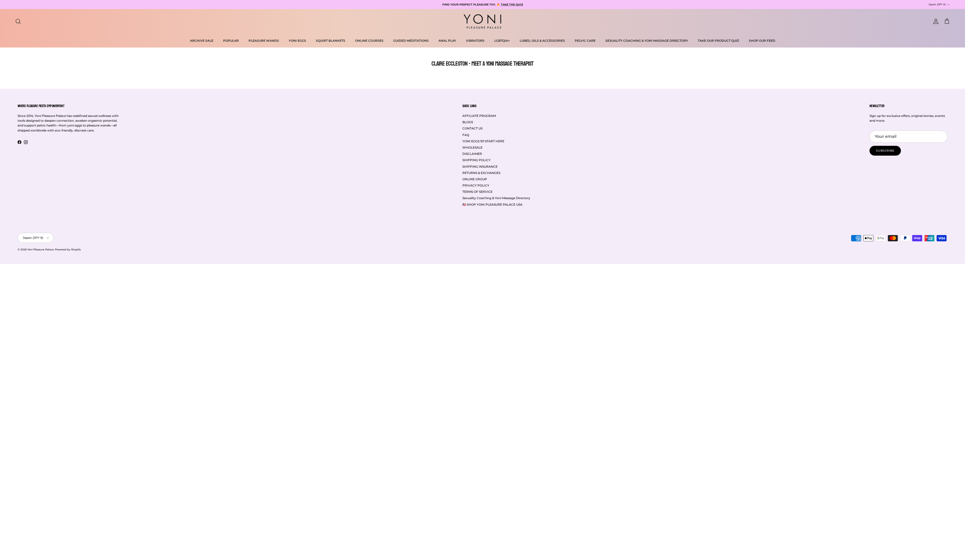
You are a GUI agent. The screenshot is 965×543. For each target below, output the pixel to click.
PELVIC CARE (585, 40)
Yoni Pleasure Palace (40, 249)
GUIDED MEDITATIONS (411, 40)
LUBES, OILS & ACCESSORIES (542, 40)
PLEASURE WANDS (264, 40)
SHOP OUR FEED (762, 40)
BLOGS (467, 122)
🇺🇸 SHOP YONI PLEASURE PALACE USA (492, 204)
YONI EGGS (297, 40)
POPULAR (231, 40)
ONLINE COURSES (369, 40)
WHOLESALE (472, 147)
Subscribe (885, 150)
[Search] (18, 21)
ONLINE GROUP (474, 179)
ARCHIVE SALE (201, 40)
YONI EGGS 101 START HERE (483, 141)
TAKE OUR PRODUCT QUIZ (718, 40)
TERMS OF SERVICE (477, 192)
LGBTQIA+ (502, 40)
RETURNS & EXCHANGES (481, 173)
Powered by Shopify (68, 249)
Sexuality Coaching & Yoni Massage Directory (496, 198)
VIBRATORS (475, 40)
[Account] (935, 21)
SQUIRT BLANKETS (330, 40)
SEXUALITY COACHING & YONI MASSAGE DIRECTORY (646, 40)
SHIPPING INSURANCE (480, 166)
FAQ (465, 135)
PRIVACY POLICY (475, 185)
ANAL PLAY (447, 40)
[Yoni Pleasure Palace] (482, 21)
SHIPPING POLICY (476, 160)
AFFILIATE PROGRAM (479, 116)
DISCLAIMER (472, 154)
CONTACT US (472, 128)
